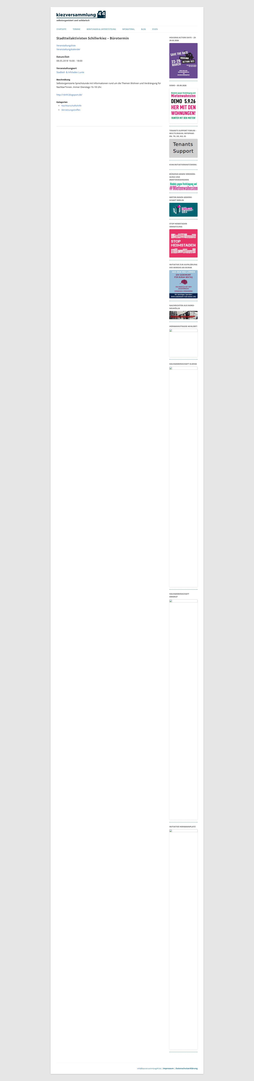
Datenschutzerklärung (187, 1068)
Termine (76, 29)
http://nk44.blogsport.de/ (69, 94)
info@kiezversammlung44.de (149, 1068)
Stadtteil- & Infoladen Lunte (70, 72)
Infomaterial (128, 29)
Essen (155, 29)
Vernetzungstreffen (70, 109)
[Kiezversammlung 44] (81, 17)
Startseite (61, 29)
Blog (143, 29)
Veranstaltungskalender (68, 49)
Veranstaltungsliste (66, 45)
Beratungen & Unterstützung (101, 29)
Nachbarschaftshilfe (71, 105)
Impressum (168, 1068)
